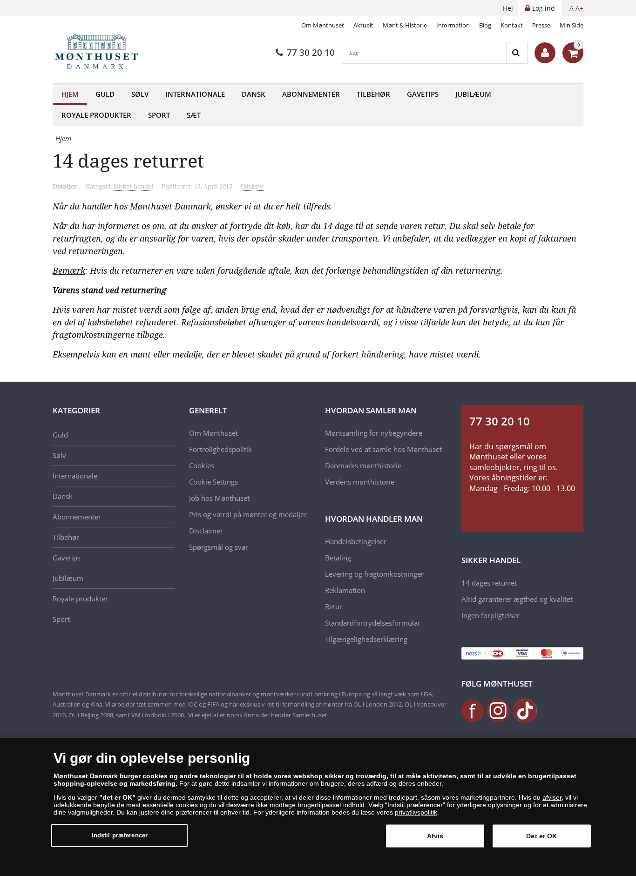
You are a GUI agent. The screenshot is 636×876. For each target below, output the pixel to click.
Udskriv (252, 186)
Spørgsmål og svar (218, 547)
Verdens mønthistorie (359, 481)
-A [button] (570, 8)
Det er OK (541, 836)
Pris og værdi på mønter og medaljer (248, 514)
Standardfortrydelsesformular (372, 622)
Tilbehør (373, 94)
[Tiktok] (525, 709)
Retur (333, 606)
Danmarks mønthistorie (363, 465)
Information (453, 25)
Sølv (140, 94)
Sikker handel (133, 186)
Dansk (253, 94)
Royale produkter (96, 115)
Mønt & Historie (405, 25)
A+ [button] (579, 8)
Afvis (435, 836)
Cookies (201, 465)
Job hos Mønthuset (219, 498)
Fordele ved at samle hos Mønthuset (383, 449)
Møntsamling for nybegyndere (373, 433)
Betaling (338, 557)
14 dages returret (489, 582)
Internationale (195, 94)
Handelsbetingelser (355, 541)
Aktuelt (363, 25)
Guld (105, 94)
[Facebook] (473, 709)
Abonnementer (311, 94)
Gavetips (423, 94)
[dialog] (318, 807)
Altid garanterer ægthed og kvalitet (517, 599)
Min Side (571, 25)
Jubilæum (473, 94)
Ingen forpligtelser (490, 615)
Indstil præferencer (120, 835)
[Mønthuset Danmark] (99, 53)
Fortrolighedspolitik (220, 449)
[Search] (516, 52)
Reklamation (345, 590)
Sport (159, 115)
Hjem (70, 94)
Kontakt (512, 25)
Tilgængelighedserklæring (366, 639)
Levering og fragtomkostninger (374, 574)
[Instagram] (498, 709)
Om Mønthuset (322, 25)
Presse (541, 25)
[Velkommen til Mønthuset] (545, 52)
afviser (552, 797)
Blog (485, 25)
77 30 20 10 (311, 53)
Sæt (194, 115)
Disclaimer (206, 530)
